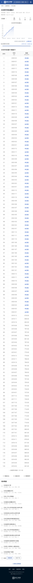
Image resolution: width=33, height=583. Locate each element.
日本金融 (13, 6)
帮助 (23, 569)
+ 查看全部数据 (16, 563)
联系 (13, 569)
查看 (27, 58)
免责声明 (18, 569)
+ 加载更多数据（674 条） (16, 470)
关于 (10, 569)
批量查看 (10, 558)
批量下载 (18, 558)
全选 (5, 558)
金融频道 (7, 6)
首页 (2, 6)
